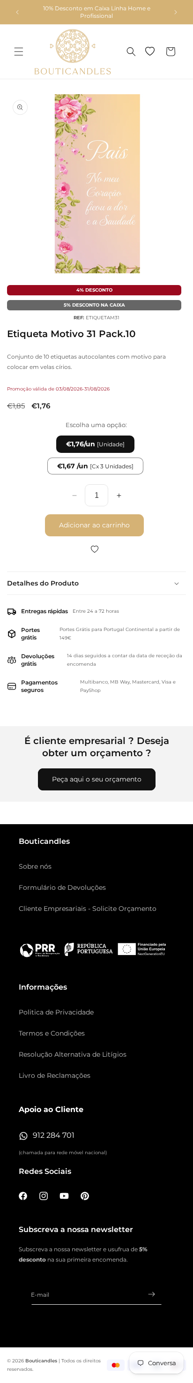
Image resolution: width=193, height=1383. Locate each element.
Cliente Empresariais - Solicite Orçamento (87, 908)
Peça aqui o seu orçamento (96, 779)
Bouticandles (41, 1361)
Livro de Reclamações (54, 1075)
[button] (18, 51)
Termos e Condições (52, 1033)
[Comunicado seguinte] (175, 12)
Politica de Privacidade (56, 1012)
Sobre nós (35, 866)
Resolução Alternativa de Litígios (72, 1054)
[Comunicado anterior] (17, 12)
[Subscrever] (151, 1294)
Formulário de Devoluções (62, 887)
